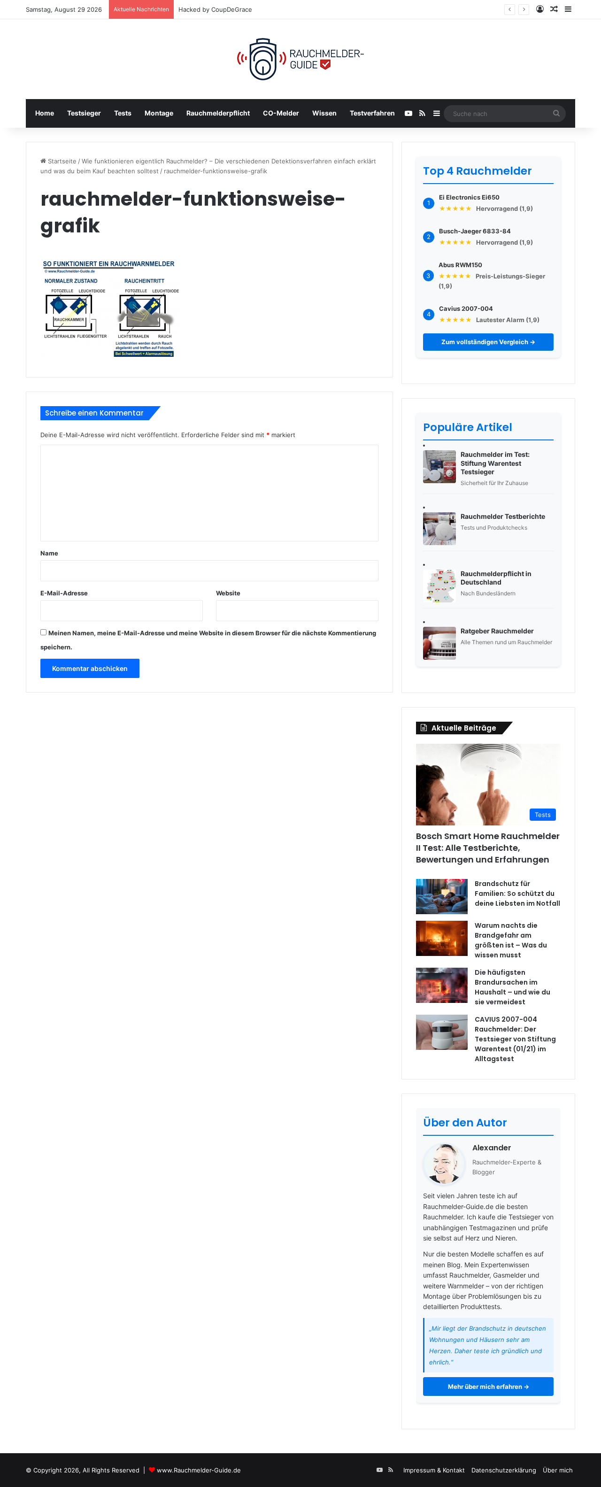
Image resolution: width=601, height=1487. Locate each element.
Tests (122, 113)
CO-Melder (281, 113)
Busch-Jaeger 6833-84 (475, 231)
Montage (159, 113)
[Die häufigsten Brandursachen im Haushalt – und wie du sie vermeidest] (442, 985)
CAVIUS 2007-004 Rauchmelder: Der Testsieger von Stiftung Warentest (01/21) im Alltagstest (515, 1039)
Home (44, 113)
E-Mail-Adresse (64, 593)
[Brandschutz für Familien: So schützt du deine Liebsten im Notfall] (442, 896)
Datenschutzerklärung (503, 1470)
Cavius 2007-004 (466, 308)
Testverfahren (372, 113)
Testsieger (84, 113)
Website (228, 593)
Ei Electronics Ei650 (469, 197)
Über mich (558, 1470)
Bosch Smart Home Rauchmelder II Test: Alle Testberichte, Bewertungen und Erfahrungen (488, 847)
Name (49, 553)
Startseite (61, 161)
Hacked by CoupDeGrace (215, 9)
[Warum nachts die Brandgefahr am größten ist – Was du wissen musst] (442, 938)
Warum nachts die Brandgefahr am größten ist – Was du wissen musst (511, 940)
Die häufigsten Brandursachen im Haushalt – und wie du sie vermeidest (512, 987)
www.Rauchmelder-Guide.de (199, 1470)
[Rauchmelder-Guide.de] (300, 59)
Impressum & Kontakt (434, 1470)
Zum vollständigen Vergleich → (488, 342)
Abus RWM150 (460, 265)
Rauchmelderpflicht (218, 113)
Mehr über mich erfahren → (488, 1386)
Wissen (324, 113)
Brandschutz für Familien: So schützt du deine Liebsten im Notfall (517, 893)
